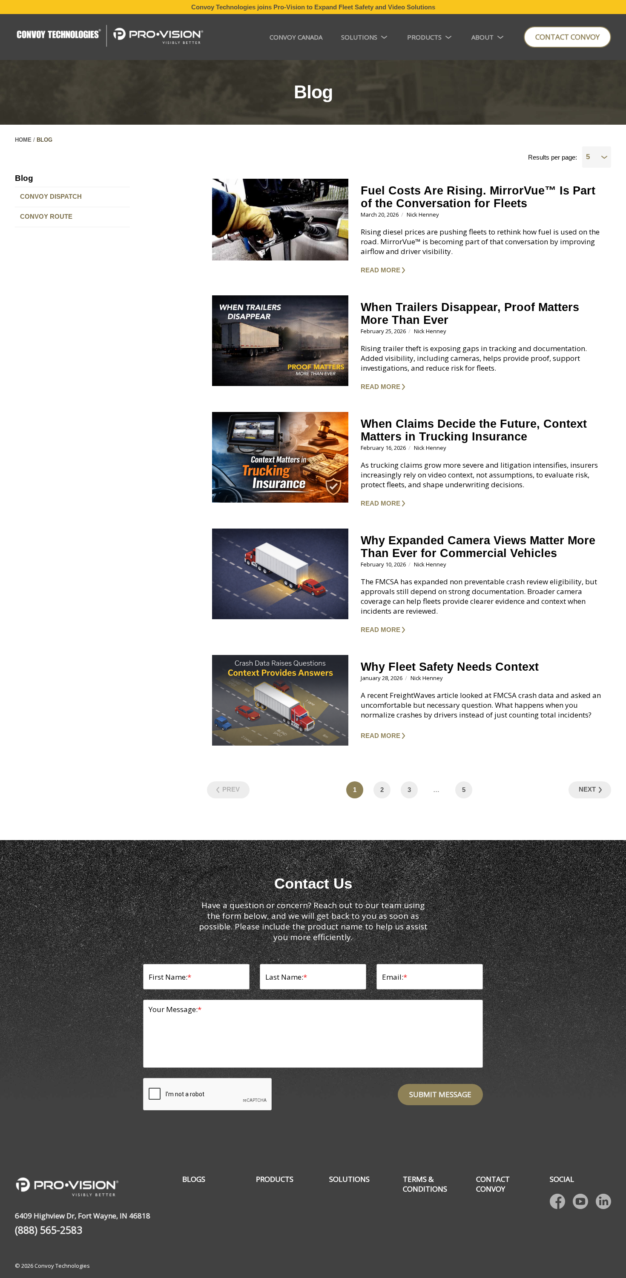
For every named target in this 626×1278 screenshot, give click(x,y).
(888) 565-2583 (48, 1230)
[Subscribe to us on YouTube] (580, 1201)
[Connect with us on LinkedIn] (603, 1201)
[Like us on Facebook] (557, 1201)
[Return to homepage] (109, 37)
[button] (483, 270)
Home (23, 140)
